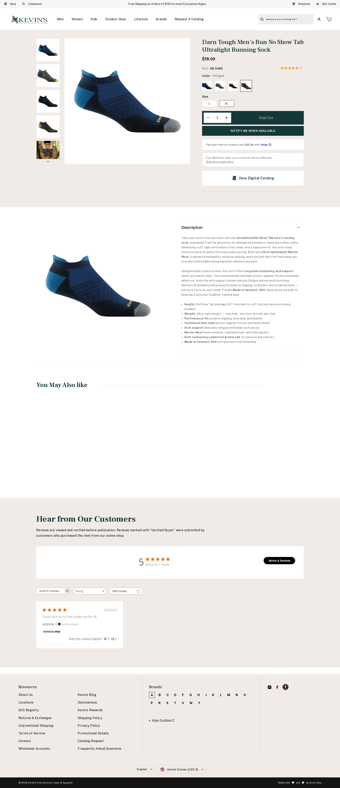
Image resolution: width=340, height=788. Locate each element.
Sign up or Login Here (219, 161)
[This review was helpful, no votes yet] (105, 639)
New (13, 4)
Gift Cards (329, 4)
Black (233, 86)
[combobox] (90, 591)
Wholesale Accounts (34, 748)
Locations (26, 702)
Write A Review (279, 560)
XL (226, 103)
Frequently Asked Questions (99, 748)
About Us (25, 695)
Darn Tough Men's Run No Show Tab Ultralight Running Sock (60, 453)
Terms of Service (31, 733)
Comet (220, 86)
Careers (24, 741)
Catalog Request (91, 741)
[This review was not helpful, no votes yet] (112, 639)
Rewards (304, 4)
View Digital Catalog (256, 178)
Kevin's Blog (87, 695)
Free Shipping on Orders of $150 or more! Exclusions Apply (167, 4)
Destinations (87, 702)
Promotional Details (93, 733)
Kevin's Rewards (90, 710)
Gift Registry (28, 710)
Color (213, 76)
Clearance (35, 4)
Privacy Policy (89, 725)
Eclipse (207, 86)
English (142, 769)
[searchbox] (50, 591)
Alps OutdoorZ (163, 720)
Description (191, 227)
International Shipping (36, 725)
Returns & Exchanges (35, 718)
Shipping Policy (90, 718)
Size (205, 96)
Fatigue (246, 86)
